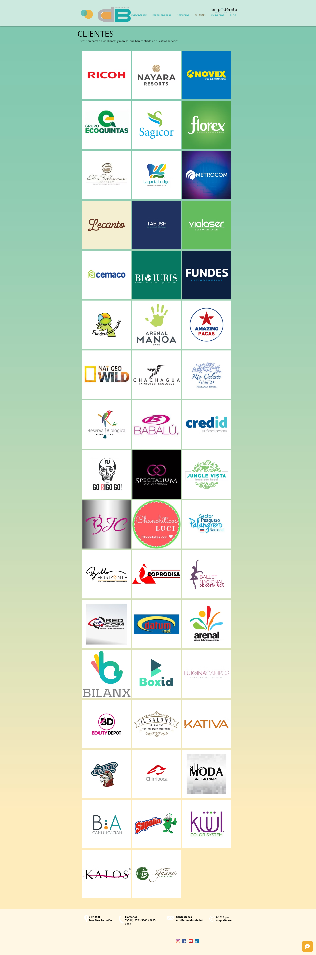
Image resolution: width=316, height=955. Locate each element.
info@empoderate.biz (189, 920)
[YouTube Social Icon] (191, 941)
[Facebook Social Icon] (184, 941)
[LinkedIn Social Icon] (197, 941)
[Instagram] (178, 941)
